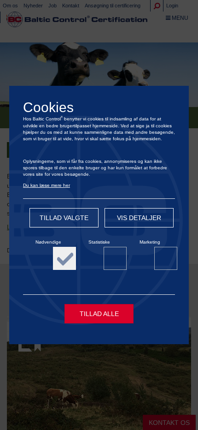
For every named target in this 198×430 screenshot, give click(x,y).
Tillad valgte (64, 217)
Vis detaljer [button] (139, 217)
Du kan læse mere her (46, 185)
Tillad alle (99, 313)
